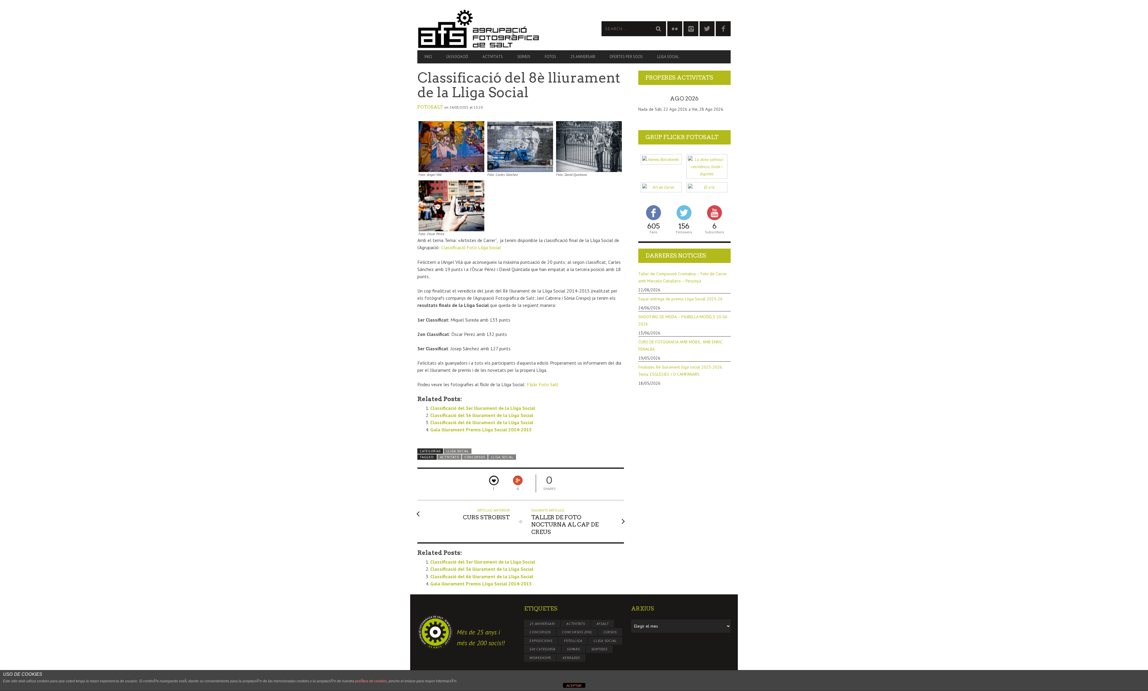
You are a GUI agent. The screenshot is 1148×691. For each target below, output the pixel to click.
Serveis (523, 56)
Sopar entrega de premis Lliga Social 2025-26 (680, 299)
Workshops (540, 657)
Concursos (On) (577, 632)
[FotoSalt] (495, 29)
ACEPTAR (574, 685)
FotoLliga (573, 640)
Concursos (474, 457)
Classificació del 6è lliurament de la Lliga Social (481, 422)
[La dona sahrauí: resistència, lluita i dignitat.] (706, 166)
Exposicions (540, 640)
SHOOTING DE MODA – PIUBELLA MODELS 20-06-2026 (683, 320)
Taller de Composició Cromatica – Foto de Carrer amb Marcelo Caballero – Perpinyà (682, 277)
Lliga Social (668, 56)
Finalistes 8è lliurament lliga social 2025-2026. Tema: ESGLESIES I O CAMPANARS (680, 370)
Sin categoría (542, 649)
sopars (573, 649)
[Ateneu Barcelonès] (661, 159)
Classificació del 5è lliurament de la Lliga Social (481, 415)
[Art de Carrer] (661, 187)
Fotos (550, 56)
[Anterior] (647, 98)
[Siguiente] (721, 98)
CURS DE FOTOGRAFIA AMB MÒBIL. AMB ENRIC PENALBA (680, 345)
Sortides (599, 649)
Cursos (610, 632)
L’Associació (457, 56)
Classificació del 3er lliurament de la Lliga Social (482, 408)
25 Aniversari (582, 56)
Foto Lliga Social (471, 247)
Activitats (493, 56)
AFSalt (602, 623)
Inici (428, 56)
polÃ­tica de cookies (371, 681)
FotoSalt (430, 107)
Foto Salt (542, 384)
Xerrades (571, 657)
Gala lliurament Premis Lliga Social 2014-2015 (481, 430)
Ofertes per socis (626, 56)
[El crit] (706, 187)
